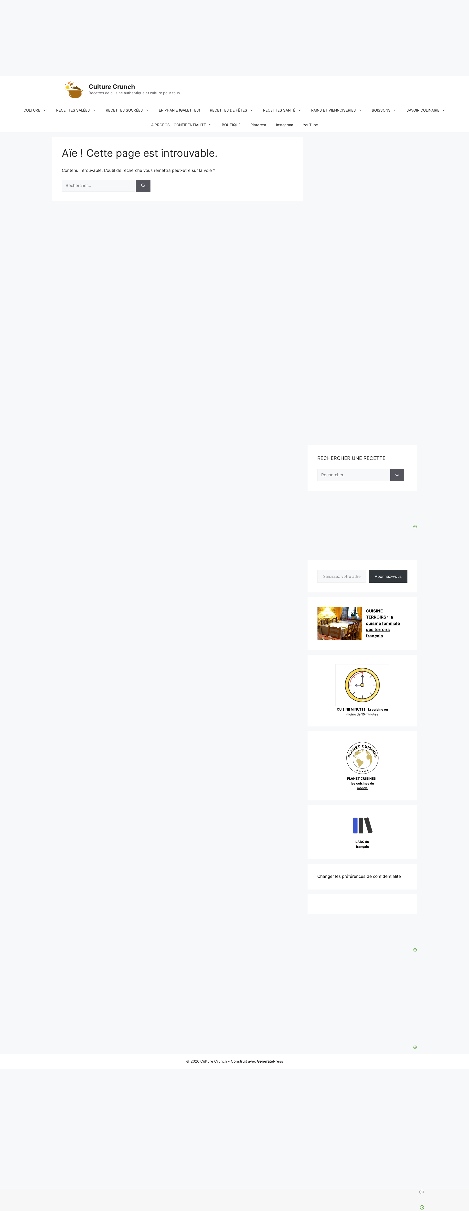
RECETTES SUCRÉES (124, 110)
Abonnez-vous (388, 576)
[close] (421, 1192)
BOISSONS (381, 110)
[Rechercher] (143, 186)
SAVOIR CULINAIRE (422, 110)
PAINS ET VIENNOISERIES (333, 110)
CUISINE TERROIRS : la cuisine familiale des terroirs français (383, 623)
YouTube (310, 125)
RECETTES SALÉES (73, 110)
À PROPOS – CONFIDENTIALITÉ (178, 125)
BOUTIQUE (231, 125)
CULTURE (31, 110)
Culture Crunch (112, 86)
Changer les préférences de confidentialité (359, 876)
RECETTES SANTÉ (279, 110)
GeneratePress (270, 1061)
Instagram (284, 125)
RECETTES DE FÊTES (228, 110)
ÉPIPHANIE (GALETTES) (179, 110)
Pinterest (258, 125)
